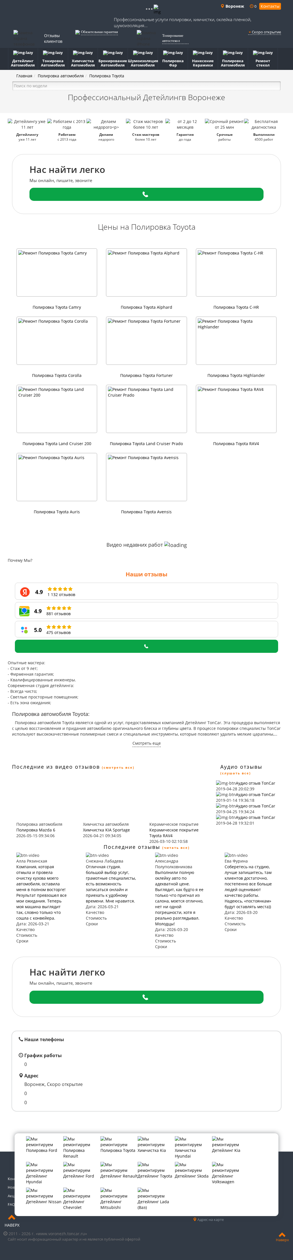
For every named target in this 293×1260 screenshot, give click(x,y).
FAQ (11, 1204)
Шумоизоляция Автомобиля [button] (143, 63)
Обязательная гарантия (99, 32)
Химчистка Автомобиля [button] (83, 63)
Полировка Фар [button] (173, 63)
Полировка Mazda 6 (35, 830)
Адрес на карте (210, 1219)
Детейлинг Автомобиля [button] (23, 63)
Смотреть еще (146, 743)
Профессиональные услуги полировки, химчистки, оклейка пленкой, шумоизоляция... (182, 22)
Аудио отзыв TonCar (255, 783)
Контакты (270, 6)
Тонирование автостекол (172, 38)
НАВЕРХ (12, 1225)
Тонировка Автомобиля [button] (53, 63)
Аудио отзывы (241, 766)
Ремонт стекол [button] (263, 63)
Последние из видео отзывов (56, 766)
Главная (24, 75)
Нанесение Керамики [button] (203, 63)
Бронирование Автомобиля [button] (112, 63)
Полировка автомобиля (61, 75)
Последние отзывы (132, 846)
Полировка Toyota (106, 75)
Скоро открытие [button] (266, 32)
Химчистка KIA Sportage (106, 830)
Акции (13, 1195)
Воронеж (234, 6)
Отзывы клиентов (53, 38)
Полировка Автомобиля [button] (233, 63)
